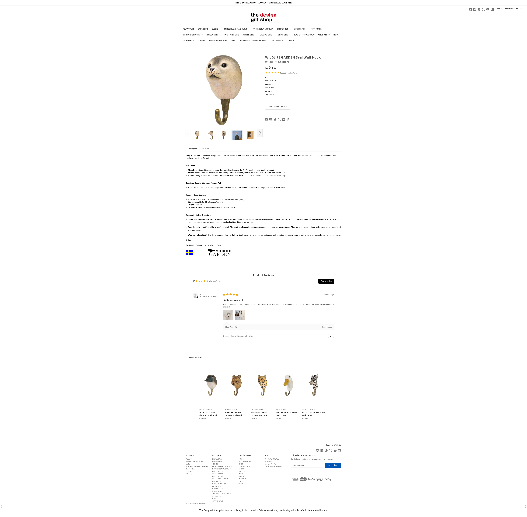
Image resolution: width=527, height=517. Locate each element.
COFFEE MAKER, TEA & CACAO (235, 29)
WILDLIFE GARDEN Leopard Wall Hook (260, 414)
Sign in (507, 8)
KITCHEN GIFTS (248, 35)
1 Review (205, 149)
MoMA (335, 35)
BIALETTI (242, 471)
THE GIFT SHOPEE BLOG (218, 40)
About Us (201, 40)
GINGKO (241, 469)
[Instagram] (470, 9)
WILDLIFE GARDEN (245, 461)
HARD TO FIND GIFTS (231, 35)
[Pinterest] (479, 9)
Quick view (211, 385)
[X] (483, 9)
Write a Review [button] (293, 73)
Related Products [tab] (195, 358)
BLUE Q (241, 459)
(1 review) (283, 73)
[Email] (270, 119)
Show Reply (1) (231, 327)
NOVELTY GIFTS (212, 35)
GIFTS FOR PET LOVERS (191, 35)
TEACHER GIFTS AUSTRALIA (304, 35)
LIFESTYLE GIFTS (266, 35)
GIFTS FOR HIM (316, 29)
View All (241, 484)
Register (514, 8)
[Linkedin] (492, 9)
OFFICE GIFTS (283, 35)
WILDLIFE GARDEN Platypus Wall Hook (208, 414)
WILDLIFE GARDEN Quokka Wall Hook (233, 414)
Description (193, 149)
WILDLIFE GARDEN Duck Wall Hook (287, 414)
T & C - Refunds (276, 40)
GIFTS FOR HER (282, 29)
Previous (188, 133)
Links (233, 40)
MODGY (241, 474)
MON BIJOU (243, 479)
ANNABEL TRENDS (245, 466)
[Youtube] (487, 9)
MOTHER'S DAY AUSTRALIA (263, 29)
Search (499, 8)
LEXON (241, 464)
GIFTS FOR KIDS (299, 29)
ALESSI (241, 481)
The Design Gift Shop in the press (253, 40)
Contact (290, 40)
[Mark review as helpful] (331, 336)
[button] (219, 281)
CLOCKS (215, 29)
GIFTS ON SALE (188, 40)
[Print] (275, 119)
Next (260, 133)
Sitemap (189, 474)
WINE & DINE (322, 35)
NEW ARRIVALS (188, 29)
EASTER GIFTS (203, 29)
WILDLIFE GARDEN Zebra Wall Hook (313, 414)
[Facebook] (474, 9)
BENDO (241, 476)
